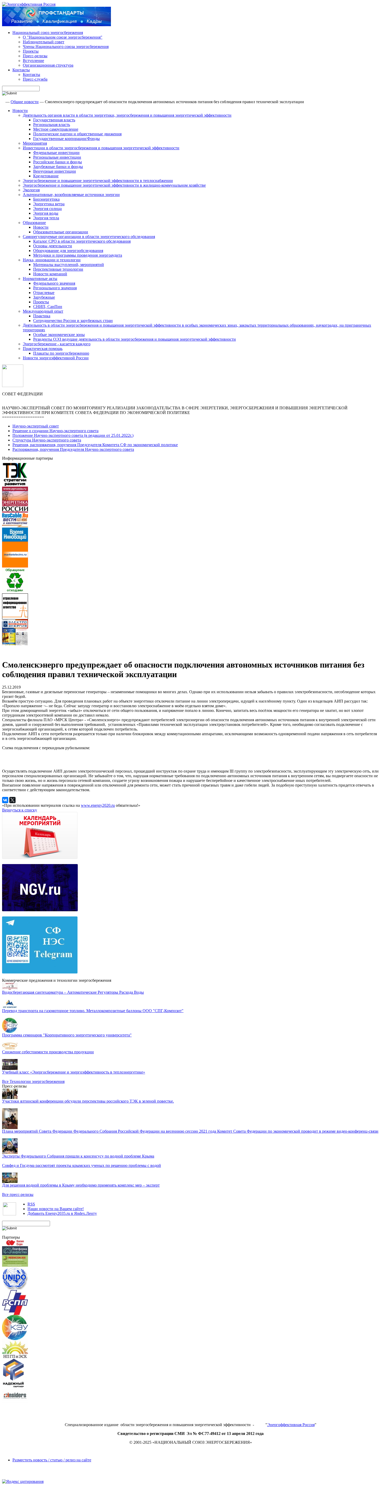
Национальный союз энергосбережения (47, 32)
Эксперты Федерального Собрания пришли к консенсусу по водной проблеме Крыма (78, 1156)
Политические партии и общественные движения (77, 134)
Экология (31, 190)
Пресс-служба (35, 79)
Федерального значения (54, 283)
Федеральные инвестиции (56, 152)
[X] (12, 800)
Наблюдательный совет (43, 42)
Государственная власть (54, 120)
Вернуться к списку (19, 810)
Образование (34, 222)
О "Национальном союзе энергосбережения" (62, 37)
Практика (41, 316)
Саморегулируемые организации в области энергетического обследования (89, 236)
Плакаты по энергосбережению (61, 353)
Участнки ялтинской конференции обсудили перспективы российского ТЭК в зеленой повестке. (88, 1101)
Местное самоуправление (55, 129)
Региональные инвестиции (57, 157)
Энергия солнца (47, 208)
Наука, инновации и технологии (52, 260)
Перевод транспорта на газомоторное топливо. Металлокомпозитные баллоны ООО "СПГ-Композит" (93, 1010)
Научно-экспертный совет (35, 426)
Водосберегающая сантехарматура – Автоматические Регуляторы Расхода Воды (73, 992)
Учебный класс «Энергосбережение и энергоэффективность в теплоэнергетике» (73, 1072)
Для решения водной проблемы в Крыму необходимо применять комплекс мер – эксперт (81, 1185)
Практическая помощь (42, 348)
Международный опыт (43, 311)
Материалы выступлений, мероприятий (68, 264)
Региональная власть (51, 124)
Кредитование (46, 176)
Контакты (21, 70)
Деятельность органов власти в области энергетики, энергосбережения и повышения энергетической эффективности (127, 115)
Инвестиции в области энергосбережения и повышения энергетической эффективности (101, 148)
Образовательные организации (60, 232)
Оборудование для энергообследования (68, 250)
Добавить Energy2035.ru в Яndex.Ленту (62, 1213)
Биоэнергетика (46, 199)
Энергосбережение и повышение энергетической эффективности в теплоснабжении (98, 180)
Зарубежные (44, 297)
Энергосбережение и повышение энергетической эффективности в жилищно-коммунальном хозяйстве (114, 185)
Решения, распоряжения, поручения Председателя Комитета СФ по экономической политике (95, 445)
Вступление (33, 60)
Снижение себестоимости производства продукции (48, 1052)
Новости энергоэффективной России (56, 358)
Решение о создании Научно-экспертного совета (55, 431)
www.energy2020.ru (98, 805)
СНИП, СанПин (47, 306)
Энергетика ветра (49, 204)
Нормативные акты (40, 278)
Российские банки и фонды (57, 162)
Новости (20, 110)
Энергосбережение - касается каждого (56, 344)
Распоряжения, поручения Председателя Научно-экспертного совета (73, 449)
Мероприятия (35, 143)
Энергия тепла (46, 218)
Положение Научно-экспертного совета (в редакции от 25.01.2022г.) (72, 435)
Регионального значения (55, 288)
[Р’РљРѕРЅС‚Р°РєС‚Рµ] (5, 800)
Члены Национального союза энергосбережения (66, 46)
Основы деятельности (52, 246)
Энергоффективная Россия (291, 1424)
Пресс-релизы (35, 56)
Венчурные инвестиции (54, 171)
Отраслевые (43, 292)
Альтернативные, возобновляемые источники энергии (71, 194)
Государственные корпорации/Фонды (66, 138)
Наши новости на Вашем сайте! (55, 1209)
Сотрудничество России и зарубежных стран (73, 320)
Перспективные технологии (58, 269)
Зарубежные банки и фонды (58, 166)
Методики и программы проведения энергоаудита (77, 255)
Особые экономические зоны (59, 334)
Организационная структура (48, 65)
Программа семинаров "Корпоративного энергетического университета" (67, 1035)
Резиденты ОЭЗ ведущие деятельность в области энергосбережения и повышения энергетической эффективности (134, 339)
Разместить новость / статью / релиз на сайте (51, 1460)
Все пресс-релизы (17, 1194)
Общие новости (25, 102)
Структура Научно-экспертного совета (46, 440)
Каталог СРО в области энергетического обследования (82, 241)
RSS (31, 1204)
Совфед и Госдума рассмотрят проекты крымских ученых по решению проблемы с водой (81, 1165)
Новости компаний (50, 274)
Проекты (31, 51)
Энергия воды (45, 213)
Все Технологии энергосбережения (33, 1081)
